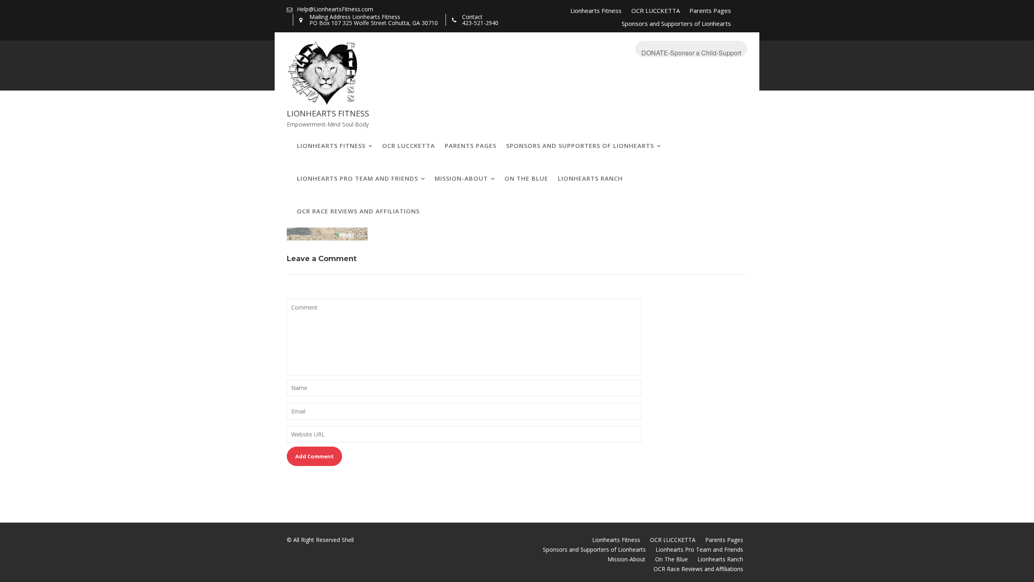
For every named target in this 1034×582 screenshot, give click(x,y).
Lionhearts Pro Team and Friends (357, 178)
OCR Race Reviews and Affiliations (358, 211)
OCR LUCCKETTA (655, 10)
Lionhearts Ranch (590, 178)
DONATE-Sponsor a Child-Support (691, 52)
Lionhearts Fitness (596, 10)
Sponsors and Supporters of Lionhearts (676, 23)
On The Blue (526, 178)
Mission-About (461, 178)
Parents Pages (710, 10)
